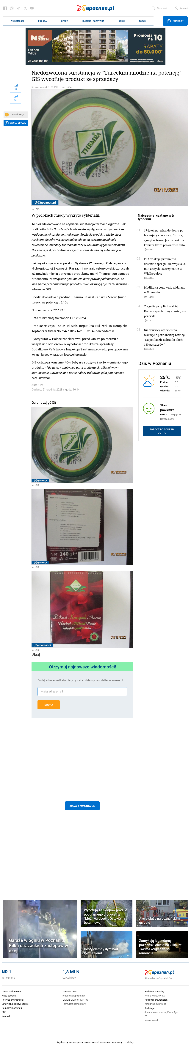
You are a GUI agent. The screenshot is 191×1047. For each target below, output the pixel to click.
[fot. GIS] (82, 147)
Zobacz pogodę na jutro (162, 431)
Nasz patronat (9, 995)
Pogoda (42, 21)
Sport (64, 21)
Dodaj (48, 704)
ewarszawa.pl (91, 1041)
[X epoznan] (25, 8)
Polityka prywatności (13, 999)
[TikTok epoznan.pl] (18, 8)
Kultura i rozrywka (93, 21)
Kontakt (178, 20)
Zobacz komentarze (82, 805)
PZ (41, 385)
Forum (142, 21)
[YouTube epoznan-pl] (32, 8)
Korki (122, 21)
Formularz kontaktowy (74, 1003)
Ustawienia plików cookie (15, 1003)
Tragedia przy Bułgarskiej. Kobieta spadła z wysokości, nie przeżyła (165, 311)
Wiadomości (17, 21)
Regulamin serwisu (12, 1007)
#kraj (36, 654)
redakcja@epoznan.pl (73, 995)
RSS (4, 1011)
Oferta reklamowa (11, 991)
